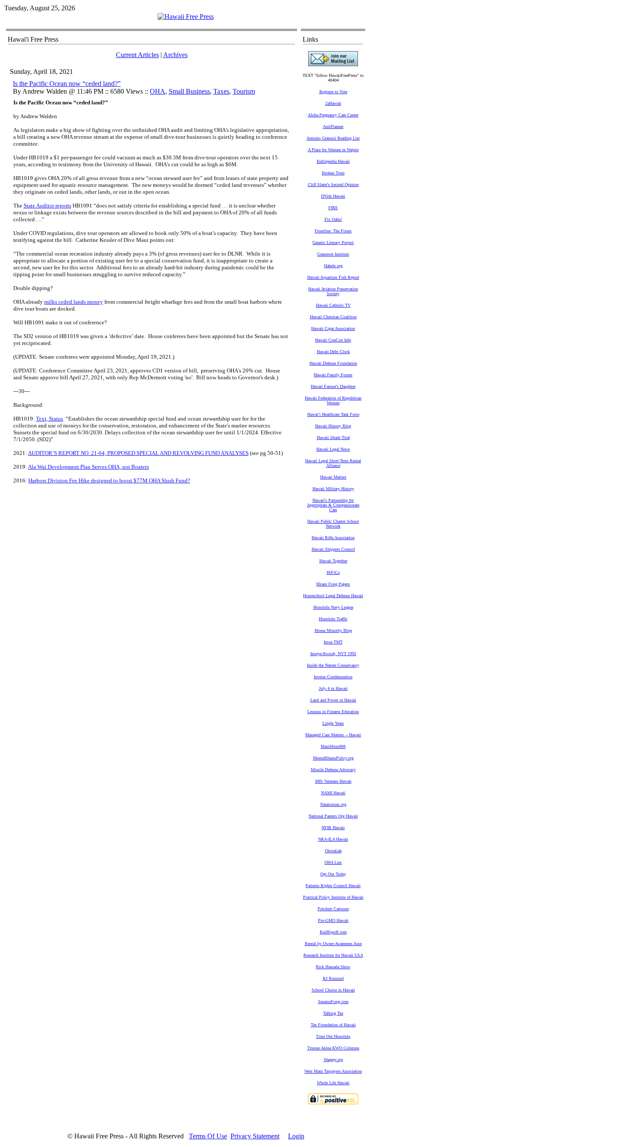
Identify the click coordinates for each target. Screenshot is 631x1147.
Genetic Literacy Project (333, 242)
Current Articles (137, 54)
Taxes (221, 91)
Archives (175, 54)
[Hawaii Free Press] (186, 16)
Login (296, 1136)
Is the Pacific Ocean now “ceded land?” (67, 83)
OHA (157, 91)
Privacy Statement (255, 1136)
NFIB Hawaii (333, 827)
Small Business (189, 91)
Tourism (244, 91)
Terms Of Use (208, 1136)
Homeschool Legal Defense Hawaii (333, 595)
